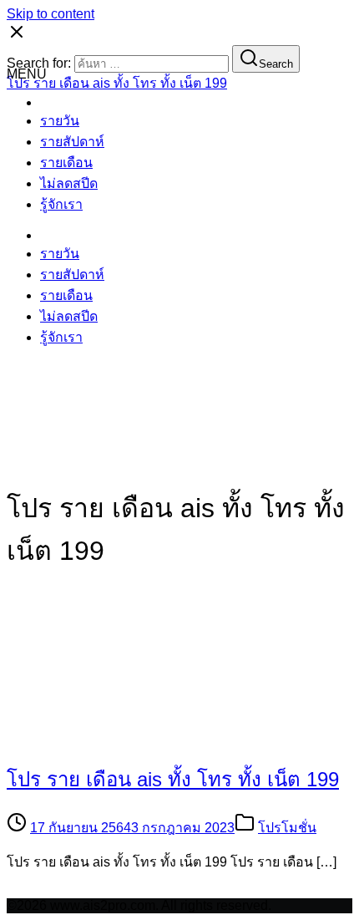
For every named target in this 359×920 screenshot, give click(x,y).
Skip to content (50, 14)
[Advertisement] (179, 281)
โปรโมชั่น (287, 828)
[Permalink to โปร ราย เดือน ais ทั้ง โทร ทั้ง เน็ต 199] (153, 738)
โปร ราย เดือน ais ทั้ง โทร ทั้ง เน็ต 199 (173, 779)
